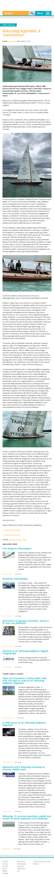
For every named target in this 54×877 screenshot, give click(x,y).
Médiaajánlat (21, 864)
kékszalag (22, 540)
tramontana (13, 540)
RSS (18, 871)
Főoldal (5, 25)
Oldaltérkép (21, 869)
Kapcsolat (20, 866)
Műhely (5, 871)
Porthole (27, 5)
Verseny (5, 864)
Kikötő (5, 869)
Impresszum (21, 861)
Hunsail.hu (11, 41)
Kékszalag (11, 25)
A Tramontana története (12, 530)
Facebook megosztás (12, 535)
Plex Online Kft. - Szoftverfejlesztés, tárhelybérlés (45, 866)
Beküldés (5, 873)
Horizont (5, 866)
